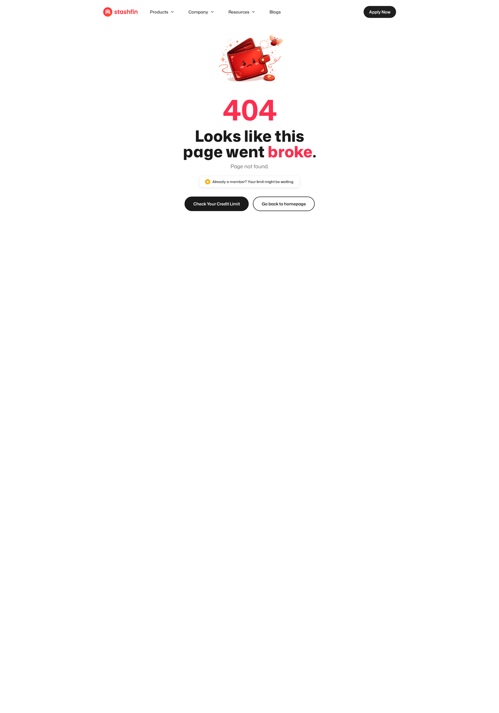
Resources (238, 12)
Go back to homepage (284, 204)
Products (159, 12)
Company (198, 12)
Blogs (275, 12)
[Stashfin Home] (120, 12)
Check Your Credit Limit (216, 204)
